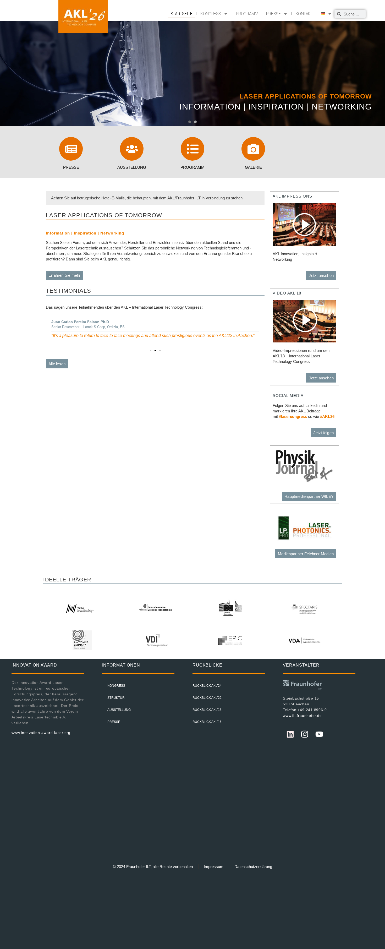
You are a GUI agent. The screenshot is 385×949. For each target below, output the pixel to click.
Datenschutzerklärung (253, 866)
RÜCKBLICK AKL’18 (207, 710)
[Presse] (71, 149)
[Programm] (192, 149)
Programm (192, 167)
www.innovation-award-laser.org (41, 732)
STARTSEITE (181, 13)
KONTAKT (304, 13)
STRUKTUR (116, 698)
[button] (189, 122)
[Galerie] (253, 149)
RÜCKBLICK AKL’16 (207, 722)
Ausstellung (131, 167)
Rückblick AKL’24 (207, 686)
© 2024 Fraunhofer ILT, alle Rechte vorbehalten (153, 866)
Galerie (253, 167)
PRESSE (273, 13)
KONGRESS (210, 13)
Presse (71, 167)
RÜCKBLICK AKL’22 (207, 698)
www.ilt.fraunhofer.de (302, 715)
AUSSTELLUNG (119, 710)
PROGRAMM (247, 13)
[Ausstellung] (132, 149)
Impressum (213, 866)
